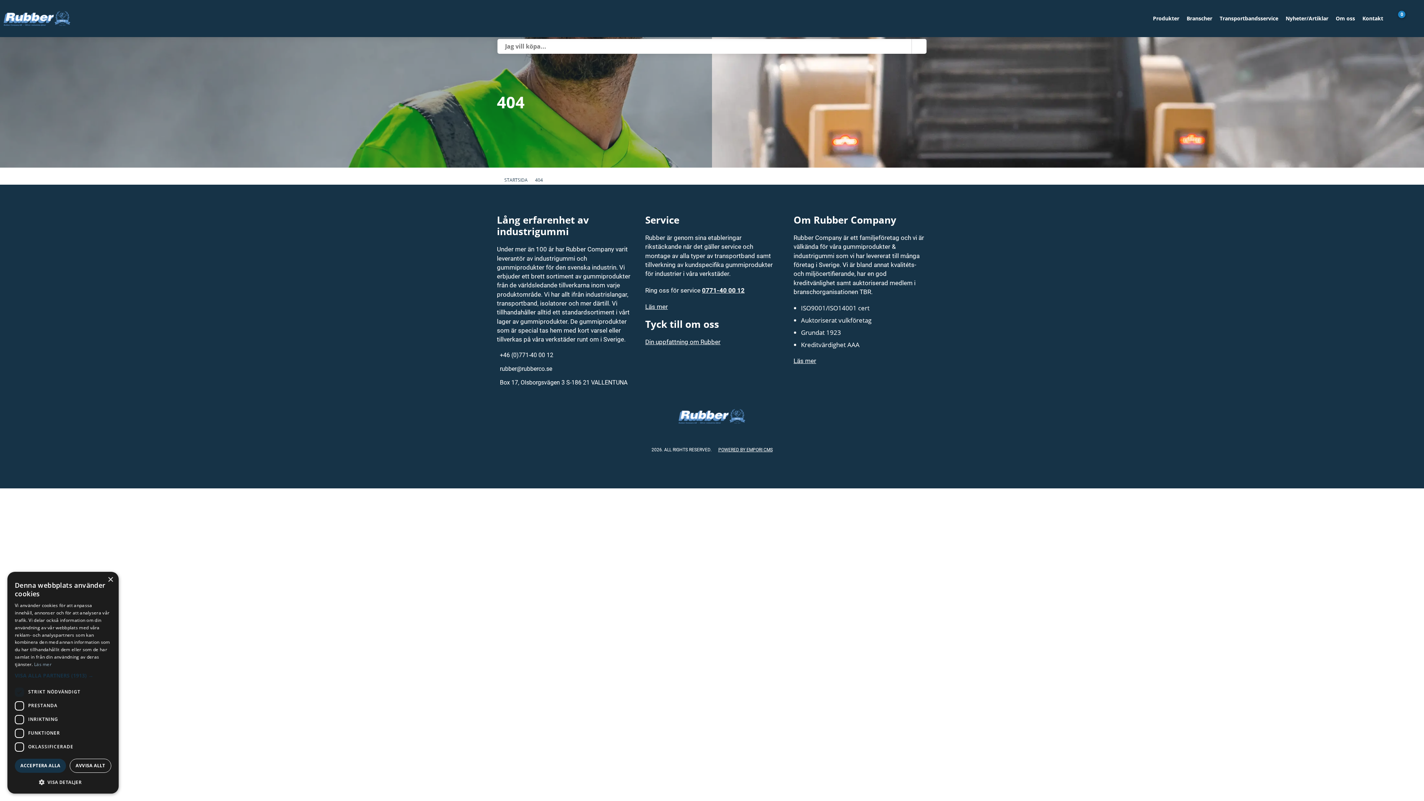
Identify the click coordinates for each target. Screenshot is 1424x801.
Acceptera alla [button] (40, 765)
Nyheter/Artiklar (1307, 18)
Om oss (1345, 18)
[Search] (919, 46)
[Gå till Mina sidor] (1412, 18)
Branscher (1199, 18)
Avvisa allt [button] (90, 765)
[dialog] (63, 683)
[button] (63, 675)
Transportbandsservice (1249, 18)
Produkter (1166, 18)
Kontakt (1372, 18)
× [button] (110, 580)
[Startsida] (574, 18)
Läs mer (656, 306)
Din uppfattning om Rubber (683, 341)
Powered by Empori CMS (745, 449)
